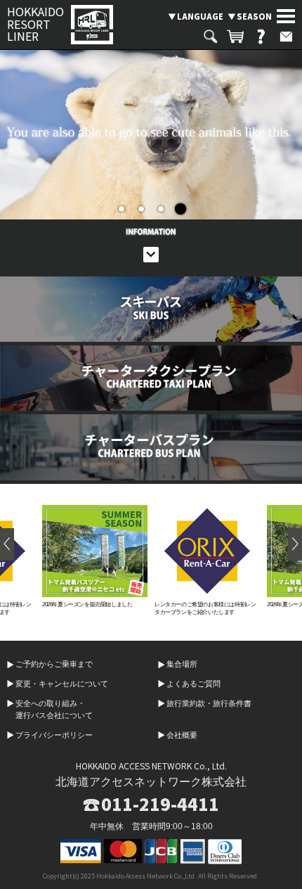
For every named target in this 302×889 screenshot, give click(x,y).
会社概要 (181, 735)
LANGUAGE (200, 16)
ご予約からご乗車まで (54, 664)
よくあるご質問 (193, 683)
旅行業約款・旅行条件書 (208, 703)
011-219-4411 (160, 804)
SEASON (254, 16)
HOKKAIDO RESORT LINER (35, 24)
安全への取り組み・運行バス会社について (54, 709)
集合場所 (181, 664)
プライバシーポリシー (54, 735)
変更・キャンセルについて (61, 683)
